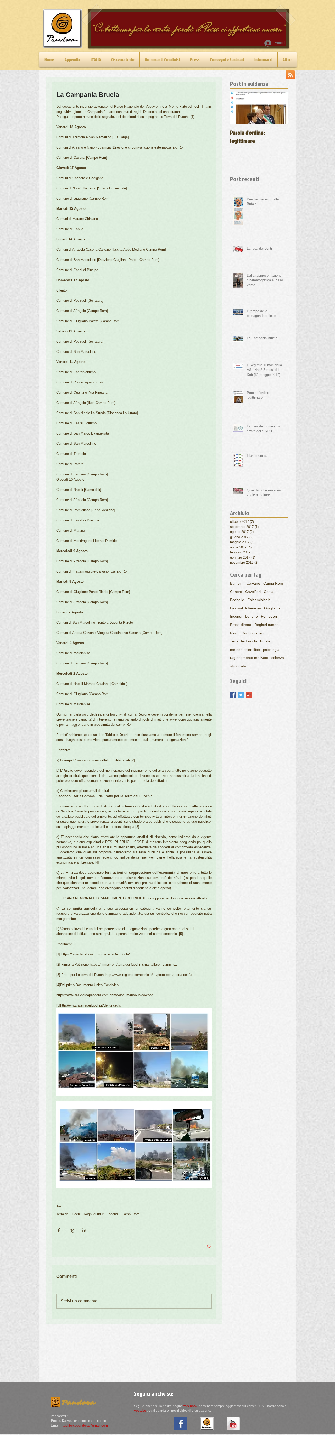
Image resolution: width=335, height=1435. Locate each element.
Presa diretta (240, 625)
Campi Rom (130, 1214)
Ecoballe (237, 600)
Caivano (253, 583)
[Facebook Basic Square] (233, 695)
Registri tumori (266, 625)
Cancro (236, 592)
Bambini (236, 583)
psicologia (271, 649)
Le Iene (251, 616)
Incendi (113, 1214)
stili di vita (238, 666)
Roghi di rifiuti (94, 1214)
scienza (277, 658)
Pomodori (269, 616)
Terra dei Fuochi (68, 1214)
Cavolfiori (253, 592)
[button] (95, 59)
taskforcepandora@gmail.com (85, 1425)
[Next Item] (279, 108)
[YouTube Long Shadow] (233, 1423)
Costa (268, 592)
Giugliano (272, 608)
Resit (234, 633)
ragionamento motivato (249, 658)
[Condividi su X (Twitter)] (71, 1230)
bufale (265, 641)
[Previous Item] (238, 108)
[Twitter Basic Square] (241, 695)
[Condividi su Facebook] (58, 1230)
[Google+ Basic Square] (249, 695)
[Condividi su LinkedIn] (84, 1230)
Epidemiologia (259, 600)
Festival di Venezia (245, 608)
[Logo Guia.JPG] (207, 1423)
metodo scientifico (245, 649)
